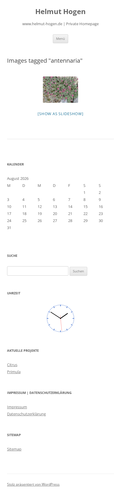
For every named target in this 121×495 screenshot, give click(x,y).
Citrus (12, 364)
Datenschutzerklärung (26, 414)
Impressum (17, 406)
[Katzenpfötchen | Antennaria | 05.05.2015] (60, 89)
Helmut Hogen (60, 11)
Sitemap (14, 449)
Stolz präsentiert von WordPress (33, 484)
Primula (14, 371)
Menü (60, 38)
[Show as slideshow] (60, 113)
